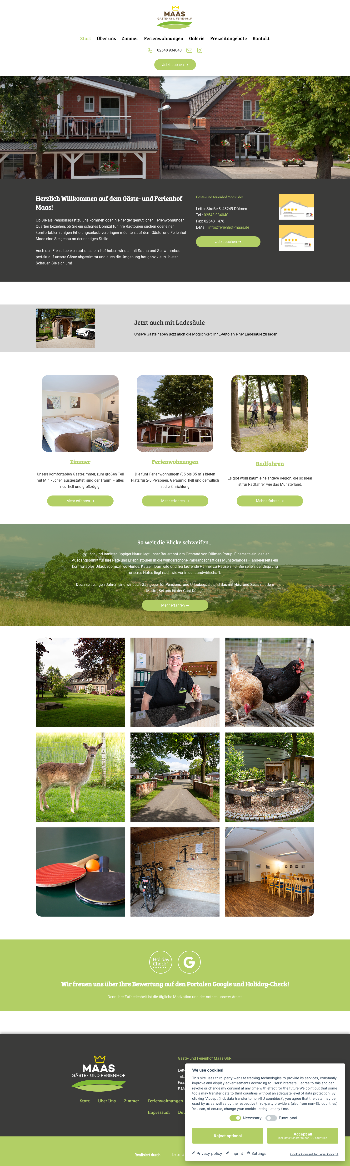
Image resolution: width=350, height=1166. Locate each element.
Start (85, 1101)
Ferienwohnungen (165, 1101)
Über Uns (107, 1101)
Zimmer (131, 1101)
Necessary (252, 1118)
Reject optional (228, 1135)
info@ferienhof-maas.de (228, 227)
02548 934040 (169, 50)
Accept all (302, 1136)
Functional (288, 1118)
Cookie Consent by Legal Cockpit (314, 1154)
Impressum (159, 1112)
